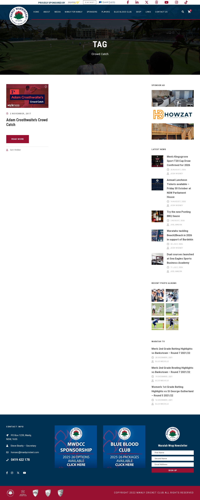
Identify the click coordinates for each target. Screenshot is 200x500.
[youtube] (166, 2)
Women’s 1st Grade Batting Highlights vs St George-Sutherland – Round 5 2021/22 (172, 391)
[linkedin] (136, 2)
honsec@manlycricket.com (25, 452)
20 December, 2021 (164, 358)
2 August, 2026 (178, 221)
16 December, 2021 (164, 400)
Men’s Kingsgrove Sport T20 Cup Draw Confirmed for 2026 (178, 161)
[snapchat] (186, 2)
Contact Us (161, 12)
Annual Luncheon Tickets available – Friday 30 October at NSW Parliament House (179, 188)
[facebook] (128, 2)
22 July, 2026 (177, 244)
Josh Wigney (176, 174)
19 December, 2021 (164, 377)
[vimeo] (156, 2)
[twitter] (146, 2)
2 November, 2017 (20, 114)
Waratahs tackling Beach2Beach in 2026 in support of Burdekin (180, 235)
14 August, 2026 (178, 202)
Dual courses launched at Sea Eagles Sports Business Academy (180, 258)
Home (36, 12)
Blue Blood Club (123, 12)
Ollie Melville (162, 362)
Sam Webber (15, 150)
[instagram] (176, 2)
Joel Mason (176, 225)
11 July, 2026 (177, 267)
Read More (17, 139)
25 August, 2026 (178, 170)
